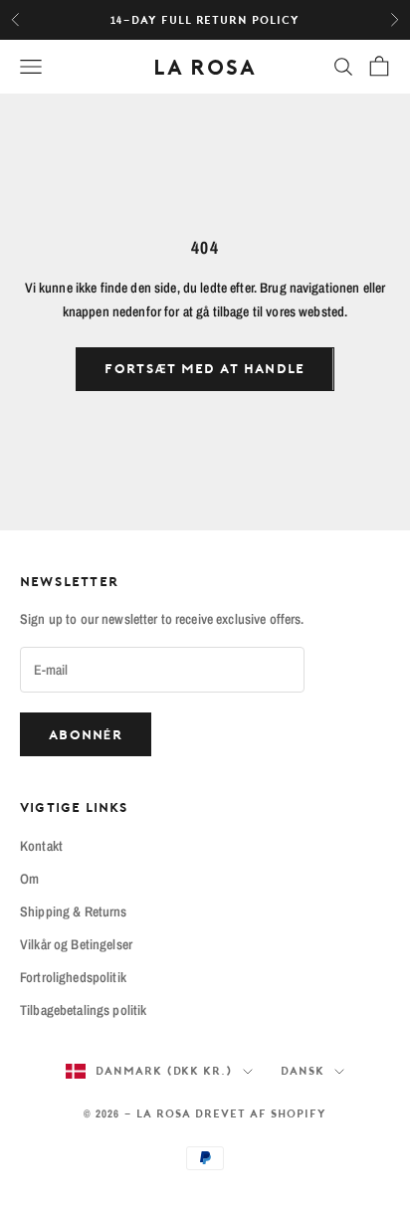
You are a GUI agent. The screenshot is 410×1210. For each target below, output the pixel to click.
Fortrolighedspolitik (73, 977)
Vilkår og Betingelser (76, 944)
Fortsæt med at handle (204, 368)
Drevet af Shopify (260, 1113)
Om (29, 879)
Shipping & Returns (73, 911)
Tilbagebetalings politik (83, 1010)
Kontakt (41, 846)
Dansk (302, 1070)
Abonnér (85, 734)
